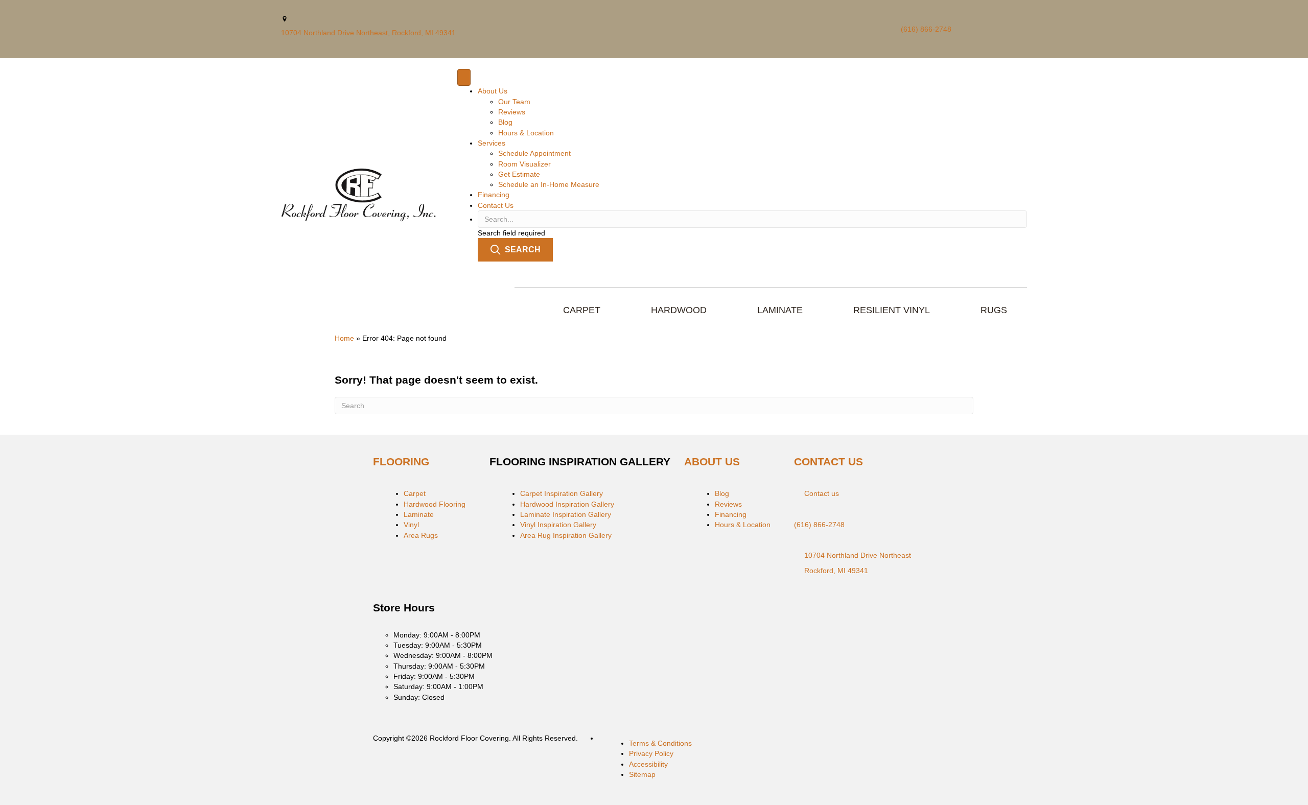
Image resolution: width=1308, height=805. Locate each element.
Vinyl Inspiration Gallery (558, 524)
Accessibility (648, 764)
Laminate (419, 514)
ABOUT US (712, 461)
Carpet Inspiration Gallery (561, 493)
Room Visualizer (524, 164)
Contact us (821, 493)
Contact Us (495, 205)
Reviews (511, 112)
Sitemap (642, 774)
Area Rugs (421, 535)
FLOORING (401, 461)
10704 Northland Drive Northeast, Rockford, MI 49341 (368, 33)
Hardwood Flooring (434, 504)
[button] (515, 249)
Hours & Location (526, 133)
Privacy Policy (651, 753)
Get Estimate (519, 174)
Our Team (514, 102)
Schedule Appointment (534, 153)
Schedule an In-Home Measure (548, 184)
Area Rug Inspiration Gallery (566, 535)
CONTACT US (828, 461)
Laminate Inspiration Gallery (565, 514)
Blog (505, 122)
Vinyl (411, 524)
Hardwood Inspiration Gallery (567, 504)
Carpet (415, 493)
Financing (493, 195)
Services (491, 143)
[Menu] (464, 77)
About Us (492, 91)
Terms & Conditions (660, 743)
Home (344, 338)
